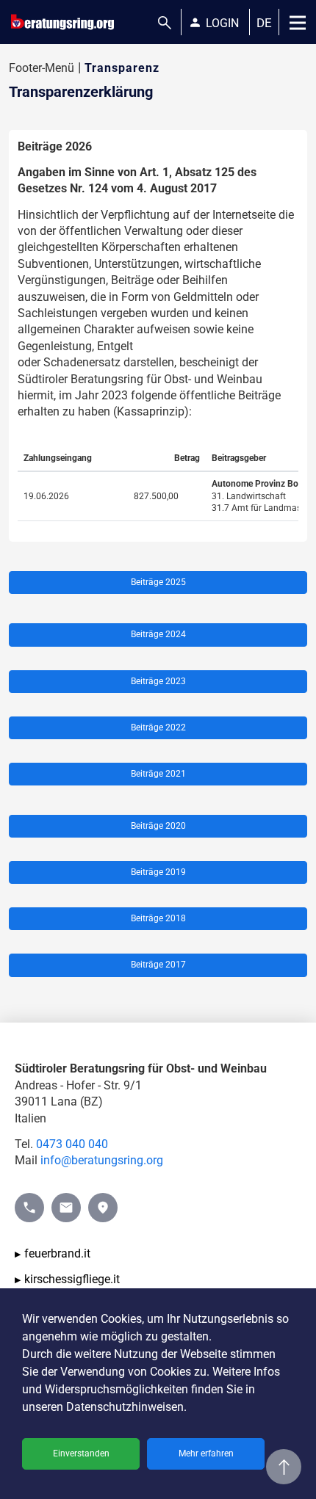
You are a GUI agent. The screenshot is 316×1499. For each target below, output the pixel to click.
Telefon (29, 1201)
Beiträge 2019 (158, 872)
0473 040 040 (72, 1144)
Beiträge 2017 (158, 964)
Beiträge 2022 (158, 727)
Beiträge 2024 (158, 634)
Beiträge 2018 (158, 918)
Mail (62, 1201)
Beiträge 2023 (158, 681)
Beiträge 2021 (158, 774)
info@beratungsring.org (101, 1160)
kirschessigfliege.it (72, 1279)
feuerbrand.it (57, 1253)
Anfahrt (103, 1201)
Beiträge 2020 (158, 826)
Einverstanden (81, 1453)
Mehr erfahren (206, 1453)
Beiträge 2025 (158, 582)
